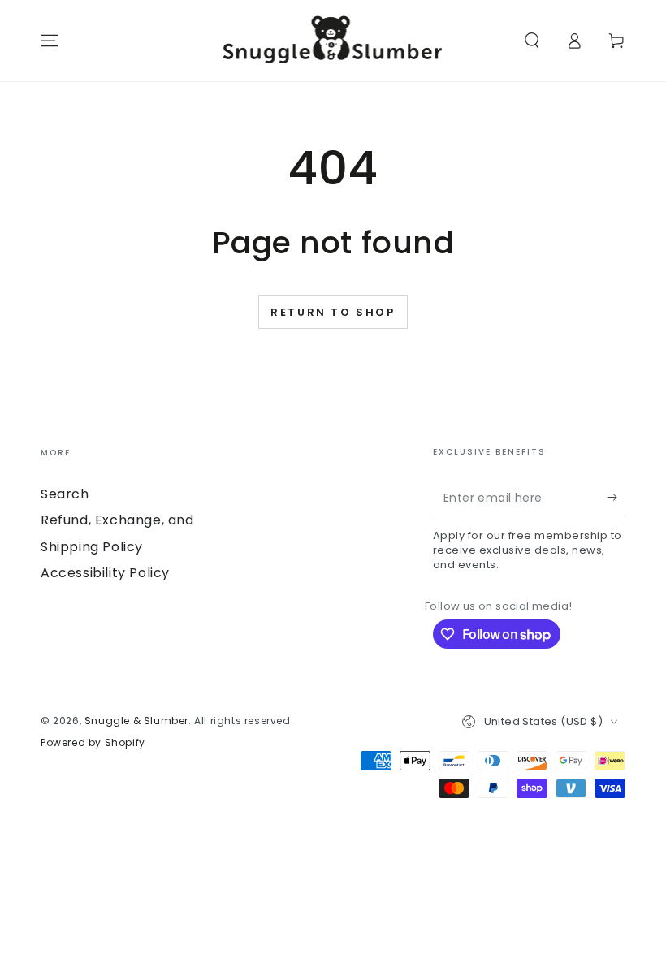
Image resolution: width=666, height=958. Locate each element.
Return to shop (332, 312)
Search (65, 494)
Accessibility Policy (105, 572)
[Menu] (49, 40)
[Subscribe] (616, 498)
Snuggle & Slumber (136, 720)
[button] (532, 40)
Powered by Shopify (93, 742)
